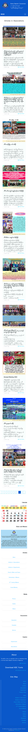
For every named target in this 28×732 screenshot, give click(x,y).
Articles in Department (20, 700)
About (24, 684)
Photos (14, 599)
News (14, 557)
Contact (24, 686)
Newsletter (14, 620)
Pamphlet (14, 625)
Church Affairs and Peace (14, 572)
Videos (14, 609)
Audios (14, 604)
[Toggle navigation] (25, 14)
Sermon (14, 630)
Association (23, 688)
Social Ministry (14, 587)
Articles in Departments (14, 567)
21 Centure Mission (21, 706)
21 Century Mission (14, 582)
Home (24, 681)
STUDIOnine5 (16, 730)
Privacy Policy (23, 692)
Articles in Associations (14, 562)
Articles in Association (20, 698)
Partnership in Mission (14, 577)
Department (23, 690)
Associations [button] (14, 646)
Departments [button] (14, 641)
